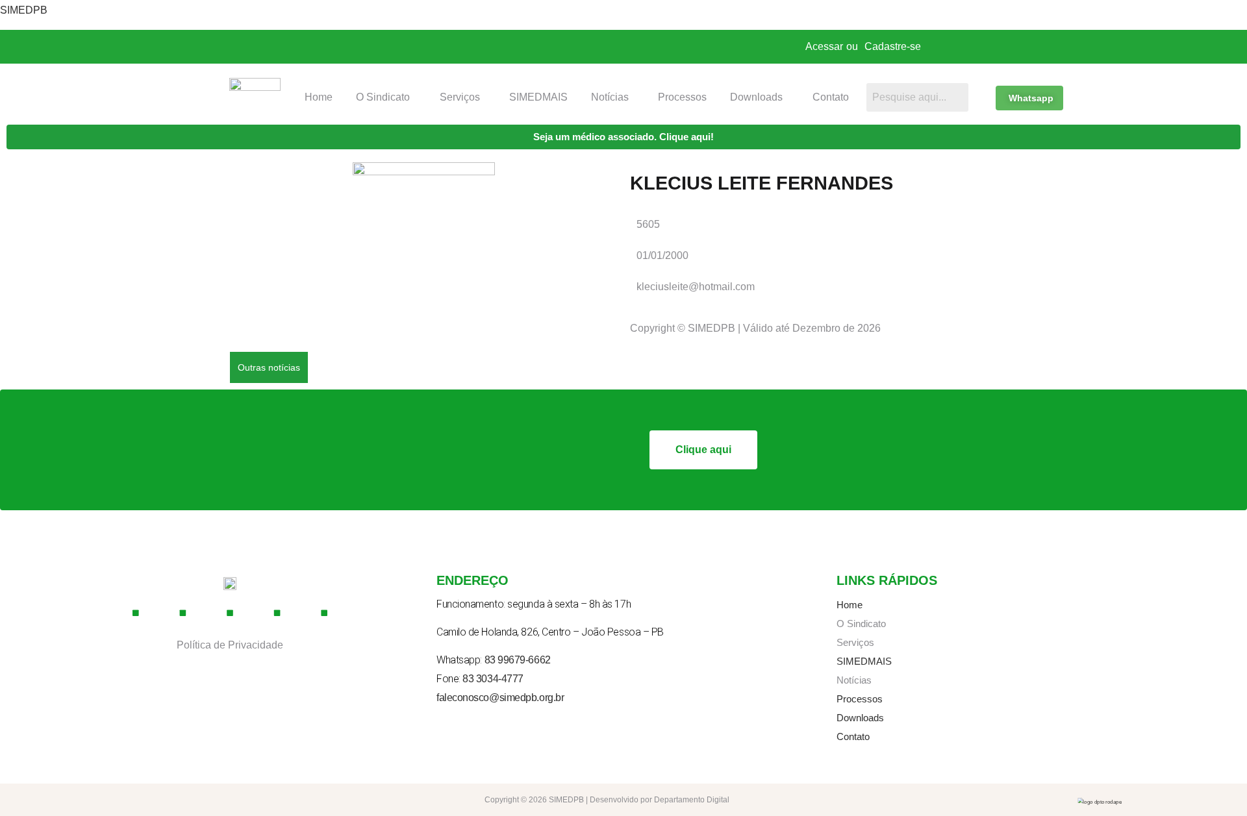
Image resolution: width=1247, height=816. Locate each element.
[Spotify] (324, 613)
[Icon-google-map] (277, 613)
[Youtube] (230, 613)
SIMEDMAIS (538, 97)
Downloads (756, 97)
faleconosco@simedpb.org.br (500, 697)
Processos (682, 97)
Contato (830, 97)
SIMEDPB (23, 10)
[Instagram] (183, 613)
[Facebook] (135, 613)
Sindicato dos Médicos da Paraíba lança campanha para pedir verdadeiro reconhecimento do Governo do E (563, 366)
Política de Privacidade (230, 644)
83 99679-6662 (518, 659)
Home (319, 97)
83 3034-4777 (492, 678)
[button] (386, 97)
